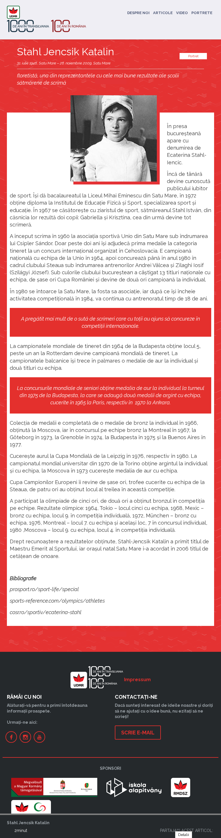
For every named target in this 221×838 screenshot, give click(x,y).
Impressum (137, 679)
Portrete (201, 13)
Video (182, 13)
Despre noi (138, 13)
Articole (163, 13)
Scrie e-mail (138, 733)
